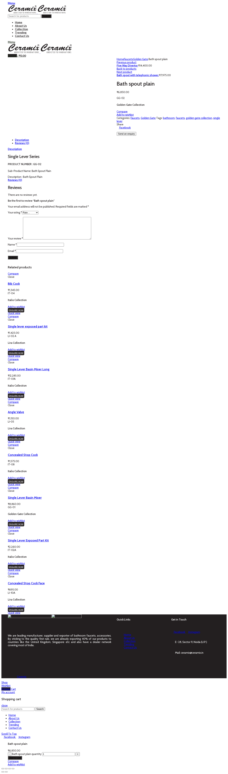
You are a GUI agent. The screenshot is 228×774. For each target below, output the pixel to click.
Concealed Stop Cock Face (26, 583)
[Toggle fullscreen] (9, 768)
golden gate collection (199, 118)
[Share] (6, 768)
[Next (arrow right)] (6, 771)
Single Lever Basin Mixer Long (29, 369)
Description (22, 140)
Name (12, 244)
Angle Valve (16, 412)
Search (46, 16)
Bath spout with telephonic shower (138, 75)
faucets (180, 118)
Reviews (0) (22, 143)
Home (120, 59)
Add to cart (15, 758)
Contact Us (130, 647)
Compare (122, 111)
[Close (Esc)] (2, 768)
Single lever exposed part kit (28, 326)
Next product (124, 72)
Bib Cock (14, 283)
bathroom (169, 118)
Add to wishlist (125, 114)
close (4, 705)
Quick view (14, 313)
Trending (129, 644)
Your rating (15, 212)
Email (12, 251)
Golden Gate (140, 59)
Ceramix (21, 676)
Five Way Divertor (127, 65)
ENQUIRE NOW (16, 310)
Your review (15, 238)
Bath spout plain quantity (27, 754)
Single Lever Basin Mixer (25, 497)
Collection (130, 641)
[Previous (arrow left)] (2, 771)
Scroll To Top (9, 733)
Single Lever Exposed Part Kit (28, 540)
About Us (129, 638)
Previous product (126, 62)
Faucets (128, 59)
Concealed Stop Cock (23, 455)
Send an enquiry (126, 133)
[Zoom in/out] (13, 768)
